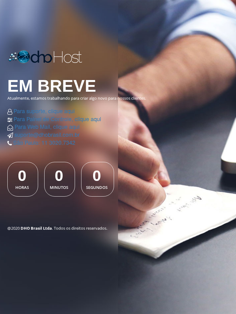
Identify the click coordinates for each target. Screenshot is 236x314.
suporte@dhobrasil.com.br (47, 134)
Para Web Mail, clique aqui (47, 126)
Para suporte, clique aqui (44, 111)
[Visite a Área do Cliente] (50, 56)
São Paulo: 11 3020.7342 (44, 142)
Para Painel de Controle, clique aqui (57, 119)
